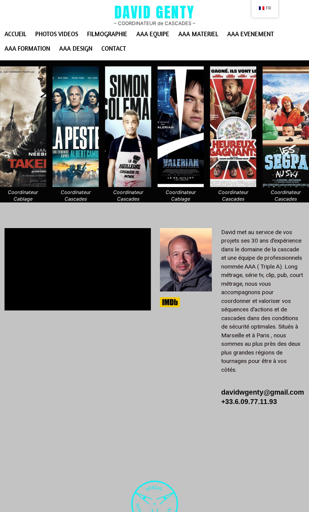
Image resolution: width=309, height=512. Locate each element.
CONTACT (113, 48)
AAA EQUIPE (152, 34)
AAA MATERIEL (198, 34)
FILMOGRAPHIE (107, 34)
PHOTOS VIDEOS (56, 34)
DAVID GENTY (154, 12)
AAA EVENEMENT (250, 34)
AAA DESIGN (75, 48)
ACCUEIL (15, 34)
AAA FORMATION (27, 48)
